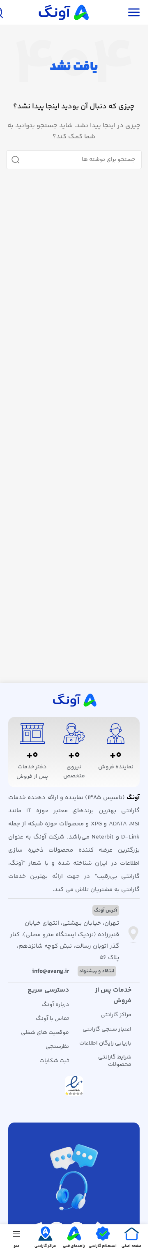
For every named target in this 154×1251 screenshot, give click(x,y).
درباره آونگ (55, 1004)
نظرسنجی (57, 1046)
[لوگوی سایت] (63, 12)
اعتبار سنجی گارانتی (107, 1029)
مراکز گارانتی (116, 1015)
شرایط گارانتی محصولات (114, 1061)
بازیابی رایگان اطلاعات (105, 1043)
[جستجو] (15, 159)
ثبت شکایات (54, 1060)
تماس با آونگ (52, 1018)
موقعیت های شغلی (45, 1032)
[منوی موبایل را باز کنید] (134, 12)
